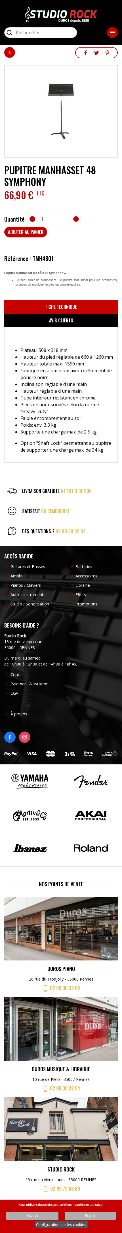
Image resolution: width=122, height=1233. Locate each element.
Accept (32, 1215)
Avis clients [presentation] (61, 320)
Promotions (86, 604)
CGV (14, 693)
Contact (17, 674)
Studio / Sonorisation (29, 604)
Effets (80, 594)
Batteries (83, 566)
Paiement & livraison (29, 683)
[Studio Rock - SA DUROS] (61, 14)
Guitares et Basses (27, 566)
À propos (18, 714)
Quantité (14, 219)
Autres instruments (27, 594)
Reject (90, 1215)
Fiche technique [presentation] (61, 306)
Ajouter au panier (25, 232)
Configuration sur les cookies (61, 1224)
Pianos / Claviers (25, 585)
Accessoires (86, 576)
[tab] (61, 307)
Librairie (82, 585)
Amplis (16, 576)
